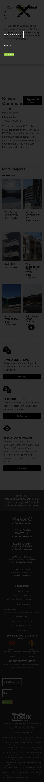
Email (6, 29)
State (6, 51)
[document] (22, 391)
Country (8, 40)
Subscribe (9, 54)
